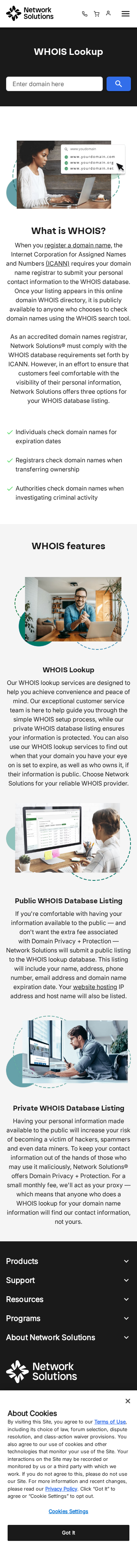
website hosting (95, 987)
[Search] (119, 84)
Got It (68, 1532)
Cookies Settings (68, 1511)
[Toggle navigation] (124, 13)
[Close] (127, 1401)
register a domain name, (78, 245)
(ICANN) (58, 263)
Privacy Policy (61, 1489)
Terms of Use (110, 1422)
